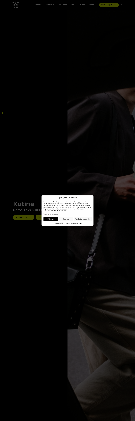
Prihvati (50, 219)
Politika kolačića (58, 223)
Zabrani (66, 219)
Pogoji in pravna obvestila (73, 223)
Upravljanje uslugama (50, 214)
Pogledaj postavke (82, 219)
